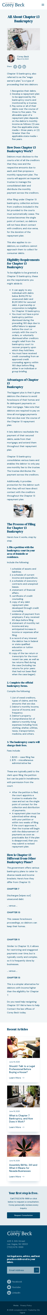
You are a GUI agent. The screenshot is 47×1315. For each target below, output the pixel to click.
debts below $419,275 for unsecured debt (23, 296)
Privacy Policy (26, 1305)
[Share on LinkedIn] (24, 67)
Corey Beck (23, 56)
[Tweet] (20, 67)
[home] (13, 4)
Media (15, 1305)
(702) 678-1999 (15, 1247)
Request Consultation (23, 1215)
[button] (42, 5)
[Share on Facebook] (15, 67)
